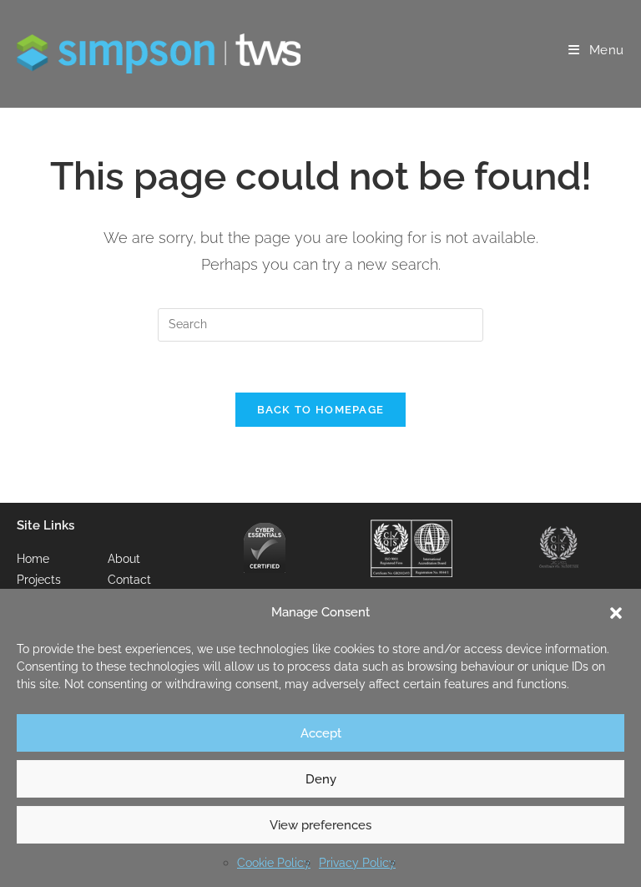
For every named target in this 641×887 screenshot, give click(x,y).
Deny (320, 779)
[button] (616, 613)
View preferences (320, 825)
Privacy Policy (357, 862)
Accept (320, 733)
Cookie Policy (273, 862)
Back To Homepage (321, 409)
